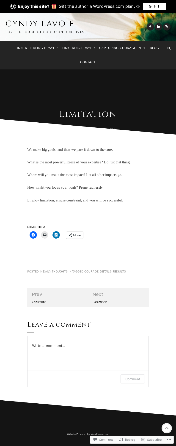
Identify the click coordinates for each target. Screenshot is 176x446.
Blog (154, 48)
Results (119, 271)
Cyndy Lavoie (40, 23)
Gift (155, 6)
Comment (132, 379)
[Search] (169, 48)
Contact (88, 62)
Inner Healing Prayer (37, 48)
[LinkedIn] (158, 26)
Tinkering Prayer (78, 48)
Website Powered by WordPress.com (87, 434)
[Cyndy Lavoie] (7, 48)
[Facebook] (150, 26)
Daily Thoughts (55, 271)
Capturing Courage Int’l (122, 48)
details (105, 271)
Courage (91, 271)
